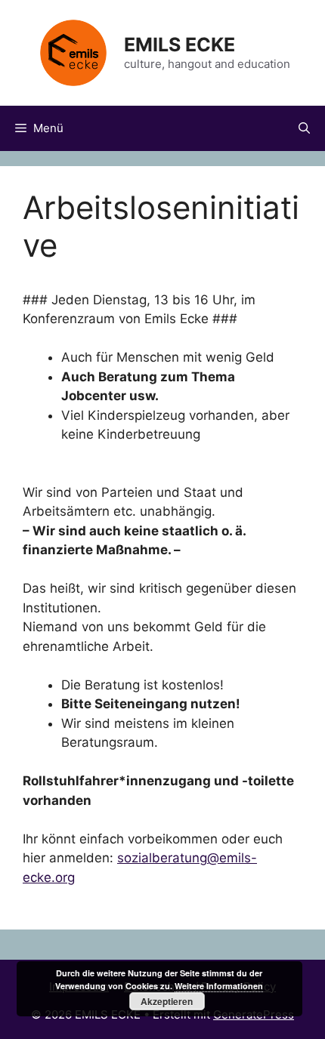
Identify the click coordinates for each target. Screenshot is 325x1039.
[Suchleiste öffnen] (304, 128)
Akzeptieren (167, 1001)
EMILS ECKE (179, 44)
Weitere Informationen (219, 985)
